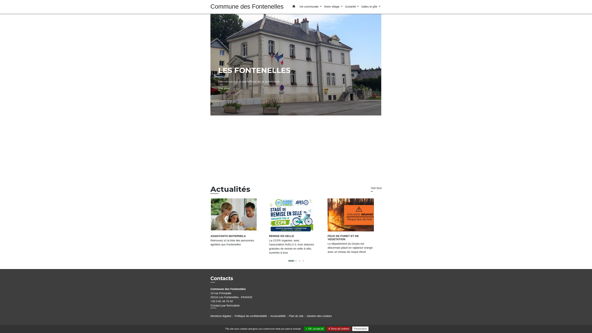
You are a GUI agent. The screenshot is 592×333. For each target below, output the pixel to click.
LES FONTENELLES (254, 70)
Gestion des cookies (319, 316)
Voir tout (376, 188)
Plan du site (296, 316)
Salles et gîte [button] (369, 6)
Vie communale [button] (309, 6)
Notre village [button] (332, 6)
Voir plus (224, 88)
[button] (294, 7)
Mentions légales (220, 316)
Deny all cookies (339, 328)
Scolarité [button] (351, 6)
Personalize (360, 328)
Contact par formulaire (225, 305)
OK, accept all (315, 328)
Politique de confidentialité (251, 316)
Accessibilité (278, 316)
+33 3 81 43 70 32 (221, 301)
